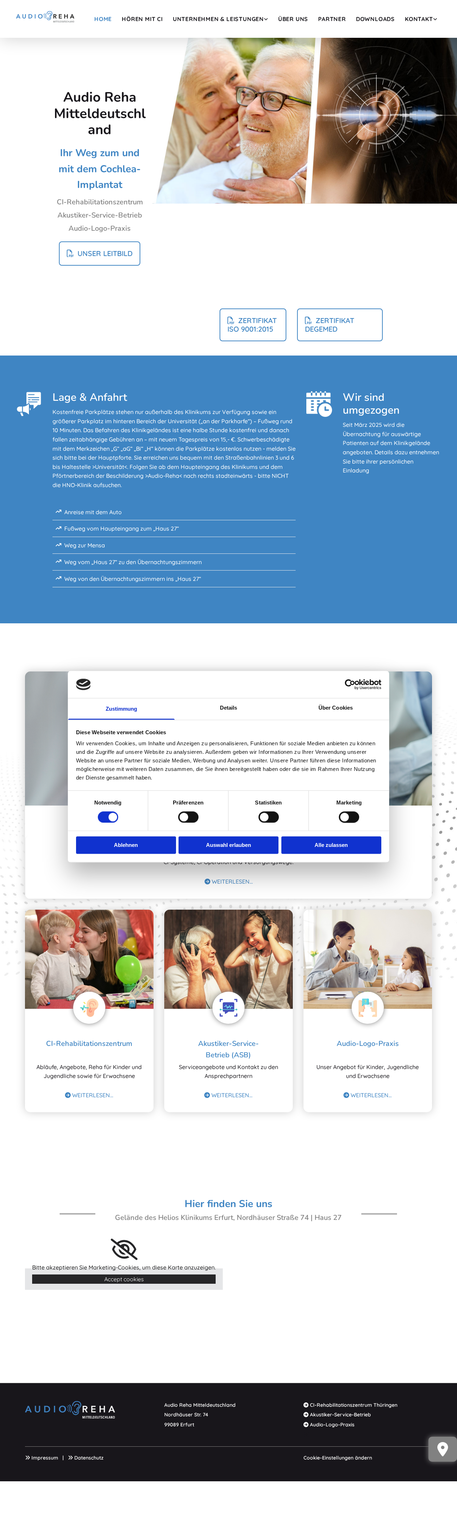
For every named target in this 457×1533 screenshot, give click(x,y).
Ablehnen (126, 845)
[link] (220, 19)
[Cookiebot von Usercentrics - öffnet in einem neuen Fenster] (350, 684)
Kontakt (419, 18)
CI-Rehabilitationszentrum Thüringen (353, 1405)
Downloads (375, 18)
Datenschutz (89, 1458)
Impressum (44, 1458)
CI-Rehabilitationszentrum (89, 1043)
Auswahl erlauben (228, 845)
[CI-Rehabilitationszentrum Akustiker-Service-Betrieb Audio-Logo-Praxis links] (266, 19)
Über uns (293, 18)
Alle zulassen (331, 845)
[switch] (188, 817)
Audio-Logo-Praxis (368, 1043)
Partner (332, 18)
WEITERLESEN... (229, 881)
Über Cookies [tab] (335, 708)
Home (103, 18)
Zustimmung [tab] (121, 709)
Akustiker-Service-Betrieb (340, 1414)
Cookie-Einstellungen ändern (337, 1458)
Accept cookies (124, 1279)
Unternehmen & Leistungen (218, 18)
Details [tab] (228, 708)
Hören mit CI (142, 18)
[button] (99, 253)
